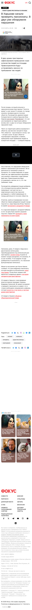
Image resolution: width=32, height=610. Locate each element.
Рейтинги (4, 499)
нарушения (7, 343)
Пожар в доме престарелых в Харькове (14, 10)
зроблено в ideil (6, 607)
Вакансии (21, 505)
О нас (3, 505)
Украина (4, 7)
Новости (4, 496)
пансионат (18, 343)
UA (26, 2)
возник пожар (15, 255)
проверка (6, 339)
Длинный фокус (7, 502)
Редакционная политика (6, 514)
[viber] (23, 518)
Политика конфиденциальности (11, 604)
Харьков (19, 336)
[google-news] (27, 518)
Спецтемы (21, 499)
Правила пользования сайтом (6, 509)
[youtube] (18, 518)
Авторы (20, 502)
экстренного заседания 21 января (19, 206)
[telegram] (13, 518)
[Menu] (2, 2)
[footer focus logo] (8, 491)
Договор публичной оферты (21, 509)
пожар (10, 336)
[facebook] (4, 518)
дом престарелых (19, 339)
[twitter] (8, 518)
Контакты (27, 604)
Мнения (20, 496)
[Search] (29, 2)
